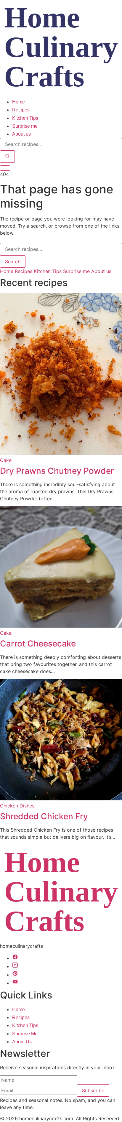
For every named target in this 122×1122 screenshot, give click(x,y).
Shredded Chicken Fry (44, 816)
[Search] (7, 156)
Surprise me (25, 126)
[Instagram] (15, 966)
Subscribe (93, 1090)
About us (21, 133)
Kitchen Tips (25, 118)
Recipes (21, 109)
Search (12, 261)
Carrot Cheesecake (38, 644)
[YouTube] (15, 983)
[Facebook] (15, 958)
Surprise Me (25, 1033)
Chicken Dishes (17, 806)
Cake (6, 460)
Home (18, 101)
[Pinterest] (15, 974)
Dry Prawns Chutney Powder (57, 471)
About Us (22, 1041)
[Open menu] (5, 168)
